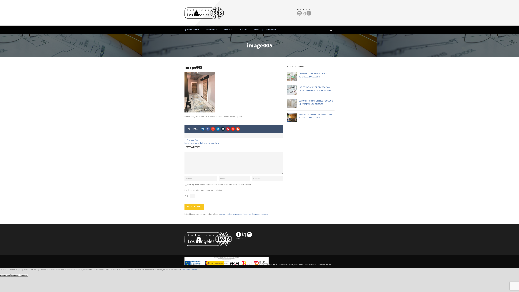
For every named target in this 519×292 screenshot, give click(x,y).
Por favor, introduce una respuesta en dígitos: (203, 190)
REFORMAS (229, 30)
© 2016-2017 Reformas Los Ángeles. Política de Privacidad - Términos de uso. (300, 264)
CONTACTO (271, 30)
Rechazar (15, 275)
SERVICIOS (210, 30)
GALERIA (243, 30)
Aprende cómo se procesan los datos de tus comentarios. (244, 214)
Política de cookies (189, 269)
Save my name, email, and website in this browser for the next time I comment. (219, 184)
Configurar (24, 275)
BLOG (256, 30)
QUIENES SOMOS (191, 30)
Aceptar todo (5, 275)
